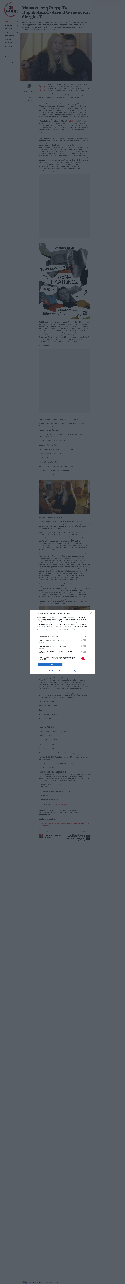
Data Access (62, 671)
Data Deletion (53, 671)
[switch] (83, 640)
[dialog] (62, 642)
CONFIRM (50, 664)
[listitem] (62, 636)
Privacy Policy (72, 671)
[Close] (92, 613)
